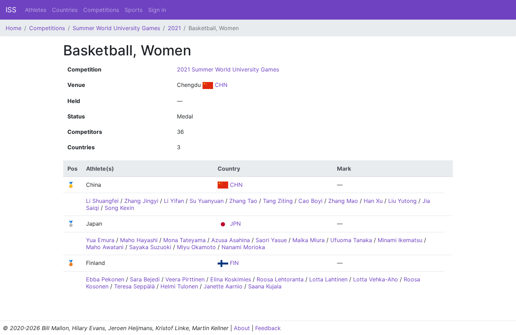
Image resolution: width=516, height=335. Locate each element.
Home (13, 28)
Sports (134, 9)
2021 (174, 28)
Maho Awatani (105, 247)
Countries (65, 9)
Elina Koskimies (230, 279)
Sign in (157, 9)
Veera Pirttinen (185, 279)
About (242, 327)
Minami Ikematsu (400, 240)
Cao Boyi (310, 200)
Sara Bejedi (145, 279)
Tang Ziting (278, 200)
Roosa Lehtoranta (280, 279)
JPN (234, 223)
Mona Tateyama (184, 240)
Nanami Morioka (243, 247)
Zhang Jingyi (141, 200)
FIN (233, 262)
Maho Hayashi (139, 240)
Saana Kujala (265, 286)
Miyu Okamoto (196, 247)
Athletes (35, 9)
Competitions (101, 9)
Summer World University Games (116, 28)
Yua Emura (100, 240)
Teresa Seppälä (134, 286)
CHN (220, 84)
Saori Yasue (271, 240)
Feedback (268, 327)
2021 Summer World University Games (228, 69)
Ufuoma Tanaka (351, 240)
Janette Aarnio (223, 286)
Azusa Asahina (230, 240)
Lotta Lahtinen (328, 279)
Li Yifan (174, 200)
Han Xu (373, 200)
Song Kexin (119, 207)
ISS (11, 10)
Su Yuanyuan (207, 200)
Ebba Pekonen (105, 279)
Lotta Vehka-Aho (375, 279)
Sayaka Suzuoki (150, 247)
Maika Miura (308, 240)
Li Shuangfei (102, 200)
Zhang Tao (243, 200)
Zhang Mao (343, 200)
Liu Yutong (402, 200)
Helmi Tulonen (179, 286)
